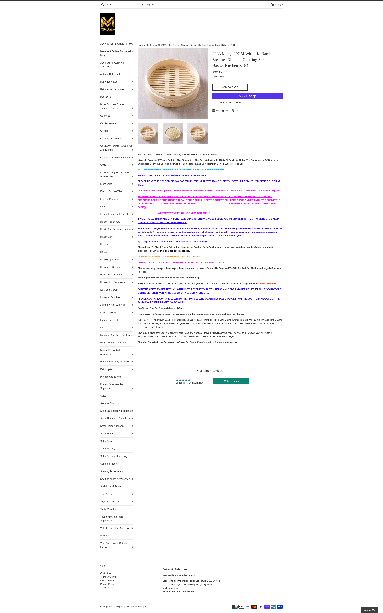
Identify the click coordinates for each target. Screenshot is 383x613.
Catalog (116, 131)
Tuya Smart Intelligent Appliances (111, 519)
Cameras (116, 115)
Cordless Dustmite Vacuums (116, 157)
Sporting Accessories (111, 471)
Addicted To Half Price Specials (112, 64)
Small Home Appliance (116, 426)
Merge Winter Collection (113, 342)
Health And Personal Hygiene (116, 229)
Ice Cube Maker (108, 289)
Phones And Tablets (110, 376)
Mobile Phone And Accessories (116, 352)
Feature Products (116, 199)
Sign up (150, 4)
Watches (104, 535)
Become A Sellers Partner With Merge (116, 53)
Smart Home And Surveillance (116, 418)
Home (103, 252)
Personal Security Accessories (116, 361)
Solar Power (106, 441)
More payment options (230, 102)
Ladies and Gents (109, 320)
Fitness (116, 206)
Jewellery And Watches (116, 305)
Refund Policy (107, 580)
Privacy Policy (107, 584)
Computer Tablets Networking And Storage (116, 148)
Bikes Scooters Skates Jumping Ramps (116, 106)
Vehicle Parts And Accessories (116, 528)
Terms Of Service (108, 576)
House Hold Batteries (116, 274)
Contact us (105, 573)
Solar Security (107, 448)
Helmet (104, 244)
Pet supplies (116, 369)
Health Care (116, 237)
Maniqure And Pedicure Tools (116, 335)
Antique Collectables (111, 74)
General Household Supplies (116, 214)
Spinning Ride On (109, 463)
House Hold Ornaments (116, 282)
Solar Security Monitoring (113, 456)
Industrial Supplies (116, 297)
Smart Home (116, 433)
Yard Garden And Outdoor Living (116, 545)
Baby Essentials (116, 81)
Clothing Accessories (116, 138)
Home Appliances (116, 259)
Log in (140, 4)
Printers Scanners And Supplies (116, 386)
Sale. (103, 395)
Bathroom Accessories (116, 89)
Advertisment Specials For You (116, 43)
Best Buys (105, 97)
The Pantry (116, 494)
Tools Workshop (108, 509)
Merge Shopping (122, 607)
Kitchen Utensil (116, 312)
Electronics (116, 184)
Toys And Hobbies (116, 501)
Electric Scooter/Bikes (116, 191)
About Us (104, 587)
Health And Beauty (116, 221)
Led (116, 327)
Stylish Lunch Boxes (111, 486)
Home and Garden (116, 267)
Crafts (116, 165)
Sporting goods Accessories (116, 479)
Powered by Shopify (138, 607)
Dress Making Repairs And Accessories (116, 174)
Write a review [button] (231, 381)
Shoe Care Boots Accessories (116, 411)
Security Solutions (110, 403)
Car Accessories (116, 123)
